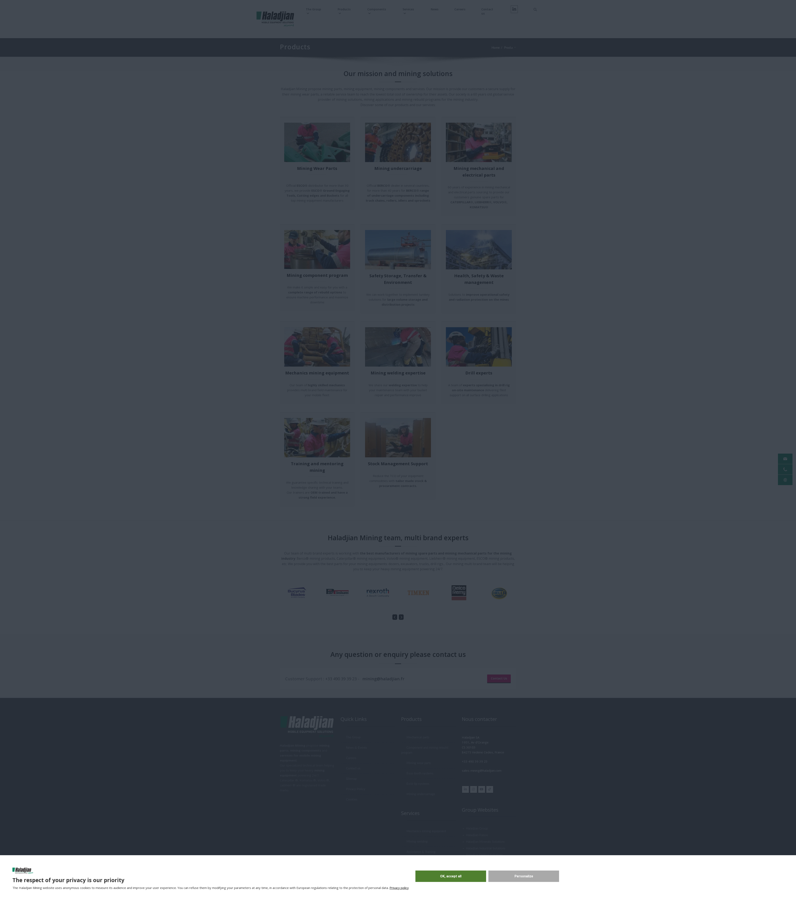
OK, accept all (450, 876)
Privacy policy (399, 888)
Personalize (523, 876)
